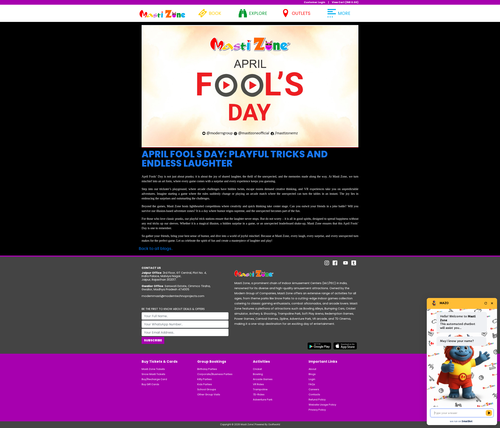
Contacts (314, 394)
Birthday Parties (207, 369)
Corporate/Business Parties (214, 374)
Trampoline (260, 389)
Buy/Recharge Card (154, 379)
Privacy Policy (317, 410)
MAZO (444, 303)
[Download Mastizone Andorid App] (319, 346)
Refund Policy (317, 399)
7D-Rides (258, 394)
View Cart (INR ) (345, 2)
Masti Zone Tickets (153, 369)
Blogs (312, 374)
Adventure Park (262, 399)
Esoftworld (274, 424)
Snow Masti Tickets (153, 374)
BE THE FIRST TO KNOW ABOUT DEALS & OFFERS (173, 309)
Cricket (257, 369)
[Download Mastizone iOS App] (345, 346)
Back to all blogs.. (156, 248)
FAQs (312, 384)
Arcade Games (262, 379)
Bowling (258, 374)
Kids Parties (204, 384)
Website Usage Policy (322, 404)
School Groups (206, 389)
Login (312, 379)
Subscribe (153, 340)
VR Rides (258, 384)
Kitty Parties (204, 379)
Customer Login (314, 2)
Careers (314, 389)
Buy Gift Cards (150, 384)
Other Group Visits (208, 394)
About (312, 369)
